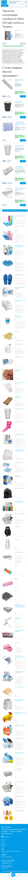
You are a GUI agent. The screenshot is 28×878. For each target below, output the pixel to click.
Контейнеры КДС (18, 769)
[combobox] (18, 5)
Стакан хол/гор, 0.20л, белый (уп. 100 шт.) (19, 146)
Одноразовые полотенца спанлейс (20, 288)
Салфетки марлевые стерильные (19, 631)
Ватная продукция (19, 552)
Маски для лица (18, 462)
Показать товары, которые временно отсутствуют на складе (15, 210)
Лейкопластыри (18, 357)
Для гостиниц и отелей (20, 782)
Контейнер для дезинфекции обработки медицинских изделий (20, 605)
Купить (23, 43)
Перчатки (17, 230)
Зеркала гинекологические (19, 618)
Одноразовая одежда (19, 796)
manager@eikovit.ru (6, 863)
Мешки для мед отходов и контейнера (20, 713)
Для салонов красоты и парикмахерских (20, 672)
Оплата (3, 846)
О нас (2, 842)
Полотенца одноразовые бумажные (20, 301)
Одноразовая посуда (19, 409)
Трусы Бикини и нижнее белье (20, 383)
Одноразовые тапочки (19, 274)
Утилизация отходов (19, 810)
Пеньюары (17, 526)
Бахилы (16, 258)
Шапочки (17, 643)
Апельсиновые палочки (20, 687)
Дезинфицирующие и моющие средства (19, 246)
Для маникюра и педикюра (18, 370)
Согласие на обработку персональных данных (15, 871)
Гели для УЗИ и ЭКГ (19, 344)
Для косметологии (19, 738)
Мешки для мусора (19, 488)
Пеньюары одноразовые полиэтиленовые (20, 450)
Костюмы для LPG (18, 421)
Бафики (16, 579)
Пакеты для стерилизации (18, 397)
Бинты (16, 566)
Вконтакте (7, 837)
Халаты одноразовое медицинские (19, 700)
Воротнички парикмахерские (18, 316)
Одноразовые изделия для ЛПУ (19, 753)
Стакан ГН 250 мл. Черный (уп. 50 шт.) (19, 102)
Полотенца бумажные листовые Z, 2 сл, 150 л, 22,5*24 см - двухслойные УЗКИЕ (20, 124)
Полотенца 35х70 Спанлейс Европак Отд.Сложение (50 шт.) (20, 167)
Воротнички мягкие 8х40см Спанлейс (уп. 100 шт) (19, 80)
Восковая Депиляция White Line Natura (19, 501)
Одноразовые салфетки (20, 434)
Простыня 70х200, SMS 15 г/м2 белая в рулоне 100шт (20, 189)
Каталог (4, 5)
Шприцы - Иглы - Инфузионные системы (20, 656)
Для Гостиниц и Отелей (20, 513)
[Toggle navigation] (26, 2)
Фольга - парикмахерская (18, 476)
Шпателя (17, 331)
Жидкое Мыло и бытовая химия (20, 726)
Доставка (3, 844)
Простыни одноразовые (20, 216)
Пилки (16, 591)
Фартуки (17, 539)
